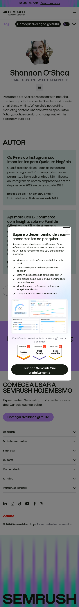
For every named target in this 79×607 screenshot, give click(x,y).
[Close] (66, 231)
